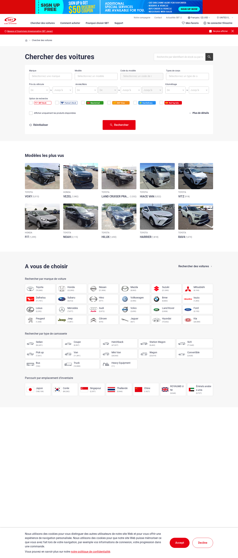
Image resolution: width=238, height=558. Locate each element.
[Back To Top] (229, 540)
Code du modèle (128, 70)
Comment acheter (70, 23)
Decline (202, 542)
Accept (179, 542)
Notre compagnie (142, 17)
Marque (32, 70)
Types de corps (173, 70)
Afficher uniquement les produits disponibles (55, 113)
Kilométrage (171, 84)
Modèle (78, 70)
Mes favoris (192, 23)
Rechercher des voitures (193, 266)
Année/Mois (81, 84)
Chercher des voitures (42, 23)
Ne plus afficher (220, 31)
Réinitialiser (40, 125)
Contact (158, 17)
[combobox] (50, 76)
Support (118, 23)
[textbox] (46, 76)
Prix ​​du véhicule (36, 84)
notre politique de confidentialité (90, 551)
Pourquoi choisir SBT (97, 23)
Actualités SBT (173, 17)
